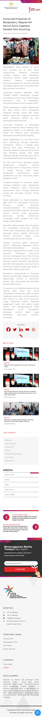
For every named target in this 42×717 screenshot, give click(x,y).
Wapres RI (9, 447)
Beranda (8, 440)
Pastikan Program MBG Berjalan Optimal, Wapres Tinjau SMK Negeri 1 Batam (21, 414)
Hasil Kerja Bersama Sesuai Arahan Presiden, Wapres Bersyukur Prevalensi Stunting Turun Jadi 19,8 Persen (21, 387)
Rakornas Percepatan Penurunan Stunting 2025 (21, 359)
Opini (7, 485)
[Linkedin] (21, 329)
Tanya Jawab (7, 664)
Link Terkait (7, 645)
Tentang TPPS (8, 639)
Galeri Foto (9, 490)
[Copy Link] (21, 336)
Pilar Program (11, 444)
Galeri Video (10, 495)
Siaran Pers (9, 475)
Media (24, 33)
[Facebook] (8, 329)
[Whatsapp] (33, 329)
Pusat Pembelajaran (13, 454)
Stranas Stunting (9, 649)
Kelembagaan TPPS (10, 642)
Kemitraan (9, 457)
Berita (7, 480)
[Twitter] (15, 329)
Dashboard (9, 461)
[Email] (27, 329)
